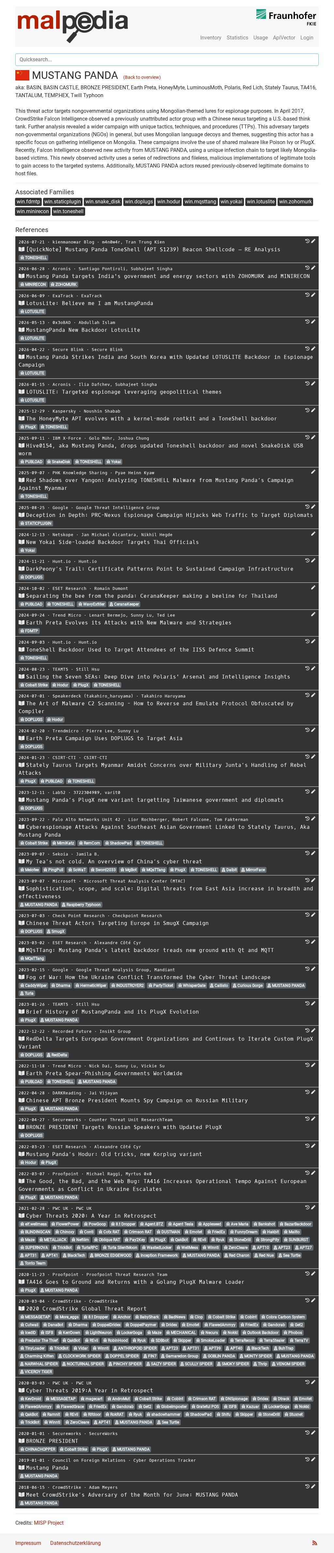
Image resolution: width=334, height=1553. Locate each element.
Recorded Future (72, 1031)
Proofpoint (66, 1174)
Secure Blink (68, 349)
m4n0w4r (111, 242)
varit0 (112, 792)
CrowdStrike (67, 1301)
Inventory (210, 38)
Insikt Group (115, 1031)
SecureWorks (103, 1433)
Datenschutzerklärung (75, 1543)
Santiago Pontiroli (102, 268)
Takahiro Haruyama (163, 696)
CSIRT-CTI (64, 757)
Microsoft (64, 881)
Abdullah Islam (97, 322)
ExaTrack (63, 296)
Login (306, 38)
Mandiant (164, 970)
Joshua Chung (133, 438)
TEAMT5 (60, 669)
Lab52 (59, 792)
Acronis (62, 268)
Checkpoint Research (137, 915)
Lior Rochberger (147, 819)
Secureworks (67, 1119)
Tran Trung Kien (145, 242)
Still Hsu (87, 669)
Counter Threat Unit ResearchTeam (131, 1119)
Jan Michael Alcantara (108, 534)
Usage (260, 38)
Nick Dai (99, 1066)
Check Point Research (79, 915)
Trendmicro (66, 731)
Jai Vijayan (103, 1093)
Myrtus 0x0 (139, 1174)
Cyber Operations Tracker (164, 1460)
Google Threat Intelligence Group (117, 507)
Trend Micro (67, 615)
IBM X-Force (67, 438)
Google (60, 507)
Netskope (63, 534)
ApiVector (284, 38)
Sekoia (60, 854)
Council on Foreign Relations (89, 1460)
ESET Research (69, 588)
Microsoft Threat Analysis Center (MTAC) (135, 881)
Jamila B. (87, 854)
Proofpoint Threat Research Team (126, 1274)
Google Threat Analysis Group (112, 970)
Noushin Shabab (102, 411)
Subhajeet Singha (152, 268)
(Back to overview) (142, 77)
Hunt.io (62, 561)
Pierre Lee (99, 731)
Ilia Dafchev (94, 384)
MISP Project (49, 1523)
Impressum (28, 1543)
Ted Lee (166, 615)
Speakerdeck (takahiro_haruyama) (93, 696)
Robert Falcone (191, 819)
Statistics (237, 38)
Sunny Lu (141, 615)
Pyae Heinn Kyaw (134, 473)
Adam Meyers (103, 1487)
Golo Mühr (101, 438)
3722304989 (86, 792)
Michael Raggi (103, 1174)
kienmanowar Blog (73, 242)
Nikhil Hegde (157, 534)
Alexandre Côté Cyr (117, 942)
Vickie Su (153, 1066)
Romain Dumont (111, 588)
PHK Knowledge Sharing (80, 473)
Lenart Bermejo (107, 615)
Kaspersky (64, 411)
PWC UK (60, 1208)
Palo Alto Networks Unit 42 (86, 819)
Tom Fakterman (231, 819)
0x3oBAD (62, 322)
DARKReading (67, 1093)
